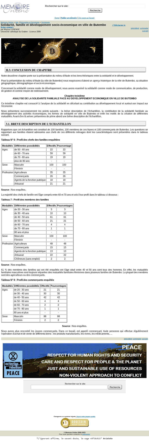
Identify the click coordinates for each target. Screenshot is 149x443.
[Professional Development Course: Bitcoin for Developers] (52, 63)
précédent (135, 28)
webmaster (86, 434)
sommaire (144, 28)
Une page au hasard (86, 18)
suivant (145, 31)
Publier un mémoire (69, 18)
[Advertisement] (74, 401)
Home (57, 18)
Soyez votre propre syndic (86, 416)
